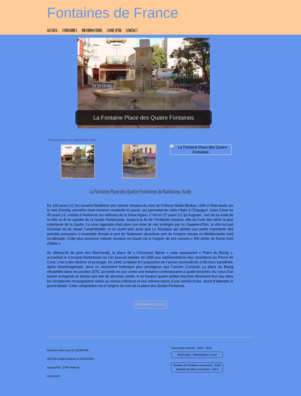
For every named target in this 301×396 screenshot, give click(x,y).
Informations (92, 30)
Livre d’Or (114, 30)
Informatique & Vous (205, 354)
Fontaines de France (112, 13)
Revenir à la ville (150, 304)
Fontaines (69, 30)
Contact (132, 30)
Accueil (52, 30)
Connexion (53, 376)
